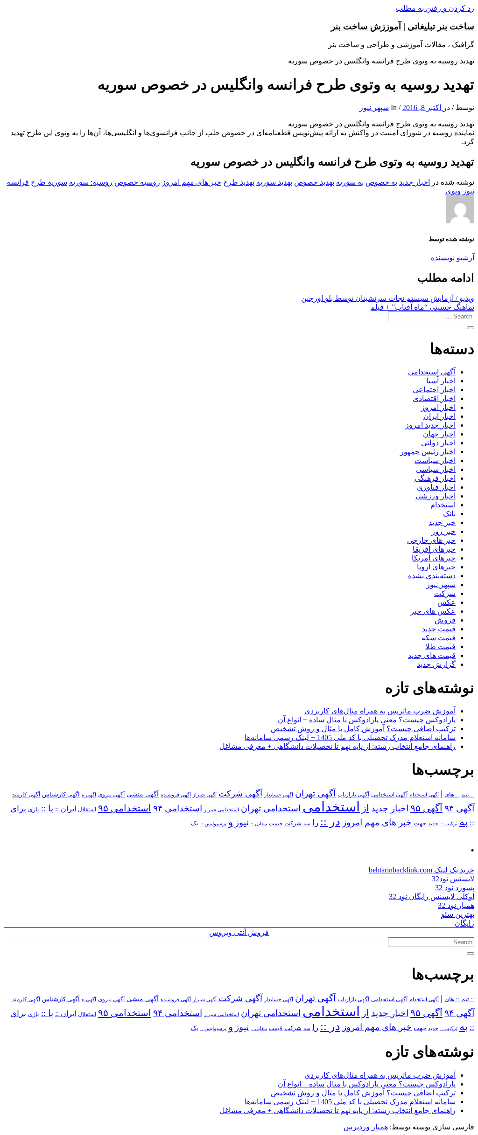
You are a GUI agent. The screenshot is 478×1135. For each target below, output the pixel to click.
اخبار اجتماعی (434, 390)
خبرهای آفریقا (434, 549)
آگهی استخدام (424, 794)
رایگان (464, 923)
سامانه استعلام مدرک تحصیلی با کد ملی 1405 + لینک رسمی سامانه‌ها (350, 737)
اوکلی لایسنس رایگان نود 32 (431, 896)
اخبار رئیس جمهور (428, 452)
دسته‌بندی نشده (432, 576)
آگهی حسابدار (278, 794)
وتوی (453, 191)
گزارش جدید (436, 664)
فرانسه (18, 182)
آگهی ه (89, 794)
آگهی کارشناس (61, 794)
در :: (330, 821)
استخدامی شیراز (221, 809)
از (365, 808)
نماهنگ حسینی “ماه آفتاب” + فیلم (422, 307)
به (463, 822)
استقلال (87, 809)
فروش (445, 620)
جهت (420, 823)
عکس (446, 602)
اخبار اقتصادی (434, 398)
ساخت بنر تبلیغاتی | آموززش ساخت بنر (402, 26)
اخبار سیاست (435, 460)
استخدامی (331, 806)
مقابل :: (259, 823)
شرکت (445, 593)
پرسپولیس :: (213, 823)
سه (306, 823)
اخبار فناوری (436, 487)
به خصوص (381, 182)
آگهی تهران (315, 793)
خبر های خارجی (431, 540)
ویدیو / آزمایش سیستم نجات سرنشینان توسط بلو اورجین (387, 298)
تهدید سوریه (274, 182)
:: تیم (467, 794)
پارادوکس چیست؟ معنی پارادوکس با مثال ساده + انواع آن (367, 720)
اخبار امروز (438, 407)
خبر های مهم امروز (191, 182)
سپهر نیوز (374, 107)
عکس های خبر (433, 611)
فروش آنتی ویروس (239, 932)
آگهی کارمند (26, 794)
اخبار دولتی (438, 443)
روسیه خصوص (137, 182)
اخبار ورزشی (435, 496)
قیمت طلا (440, 647)
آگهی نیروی (111, 794)
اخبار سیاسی (436, 469)
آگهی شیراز (205, 794)
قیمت (275, 824)
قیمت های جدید (432, 655)
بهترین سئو (457, 914)
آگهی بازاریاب (353, 795)
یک (194, 823)
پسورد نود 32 (454, 888)
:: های (451, 794)
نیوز (468, 191)
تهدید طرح (238, 182)
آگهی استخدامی (432, 372)
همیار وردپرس (366, 1127)
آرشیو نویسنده (452, 258)
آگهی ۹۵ (426, 808)
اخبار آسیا (441, 381)
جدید (433, 823)
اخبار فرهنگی (435, 478)
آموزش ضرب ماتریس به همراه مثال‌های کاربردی (380, 711)
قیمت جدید (439, 629)
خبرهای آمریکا (434, 558)
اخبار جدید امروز (430, 425)
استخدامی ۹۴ (177, 808)
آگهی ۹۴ (459, 808)
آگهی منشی (143, 794)
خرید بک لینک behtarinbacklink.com (421, 870)
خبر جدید (442, 522)
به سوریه (350, 182)
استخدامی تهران (271, 808)
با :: (47, 808)
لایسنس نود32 (453, 879)
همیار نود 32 (456, 905)
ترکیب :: (448, 823)
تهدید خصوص (314, 182)
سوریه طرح (49, 182)
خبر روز (443, 531)
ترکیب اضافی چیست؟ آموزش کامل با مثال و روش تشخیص (363, 729)
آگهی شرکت (240, 793)
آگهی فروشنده (176, 794)
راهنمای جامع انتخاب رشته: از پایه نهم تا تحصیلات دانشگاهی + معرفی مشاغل (337, 746)
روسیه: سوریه (90, 182)
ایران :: (65, 809)
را (315, 822)
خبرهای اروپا (436, 567)
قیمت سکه (439, 638)
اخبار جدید (414, 182)
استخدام (443, 505)
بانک (449, 514)
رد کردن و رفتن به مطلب (435, 8)
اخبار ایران (439, 416)
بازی (33, 809)
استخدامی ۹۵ (124, 808)
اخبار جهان (439, 434)
